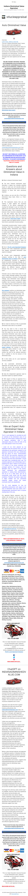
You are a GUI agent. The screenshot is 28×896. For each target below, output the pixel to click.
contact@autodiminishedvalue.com (14, 118)
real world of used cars (10, 528)
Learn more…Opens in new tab (10, 41)
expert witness (6, 347)
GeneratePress (15, 894)
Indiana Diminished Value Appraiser (14, 7)
